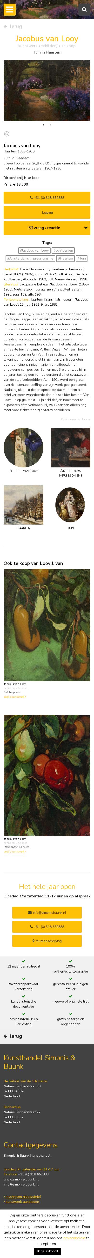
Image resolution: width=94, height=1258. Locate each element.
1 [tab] (43, 124)
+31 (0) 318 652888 (48, 197)
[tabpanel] (47, 90)
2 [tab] (50, 124)
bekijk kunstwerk (14, 697)
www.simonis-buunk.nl (21, 1179)
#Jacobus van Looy (34, 250)
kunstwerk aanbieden (22, 1201)
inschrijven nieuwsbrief (23, 1196)
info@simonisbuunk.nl (49, 912)
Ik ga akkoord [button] (47, 1251)
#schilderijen (63, 250)
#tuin (82, 258)
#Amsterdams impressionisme (30, 258)
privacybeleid (74, 1238)
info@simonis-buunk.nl (21, 1184)
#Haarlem (65, 258)
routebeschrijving (48, 941)
